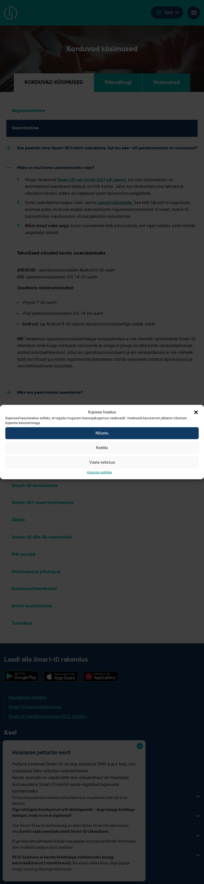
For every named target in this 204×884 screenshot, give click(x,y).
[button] (196, 411)
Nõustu (102, 433)
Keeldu (102, 447)
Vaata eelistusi (102, 462)
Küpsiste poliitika (99, 472)
